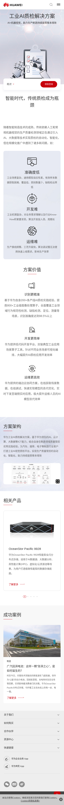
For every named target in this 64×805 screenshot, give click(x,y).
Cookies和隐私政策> (30, 801)
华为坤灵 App (17, 766)
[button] (24, 596)
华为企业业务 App (19, 759)
